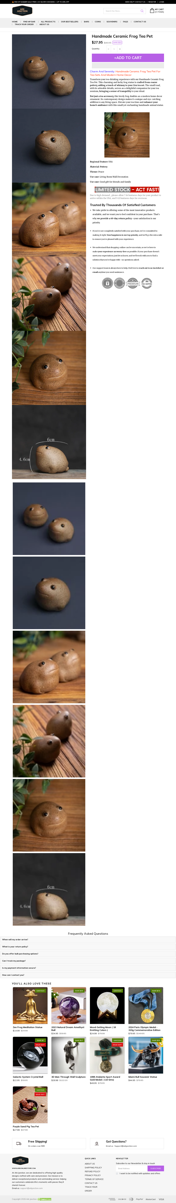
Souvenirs (112, 22)
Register (152, 2)
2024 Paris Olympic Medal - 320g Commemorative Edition (144, 1028)
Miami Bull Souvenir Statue (142, 1076)
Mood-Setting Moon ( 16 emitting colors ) (103, 1028)
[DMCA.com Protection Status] (44, 1199)
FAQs (125, 22)
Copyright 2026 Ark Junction (24, 1199)
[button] (128, 65)
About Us (44, 24)
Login (161, 2)
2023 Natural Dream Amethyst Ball (67, 1028)
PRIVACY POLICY (93, 1175)
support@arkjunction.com (31, 1188)
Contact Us (140, 22)
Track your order (24, 24)
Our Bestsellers (69, 22)
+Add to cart (128, 57)
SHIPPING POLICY (93, 1167)
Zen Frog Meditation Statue (27, 1027)
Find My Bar (29, 22)
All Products (48, 22)
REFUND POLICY (92, 1171)
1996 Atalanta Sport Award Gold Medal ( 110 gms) (105, 1078)
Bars (86, 22)
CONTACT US (91, 1183)
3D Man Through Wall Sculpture (68, 1076)
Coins (98, 22)
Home (15, 22)
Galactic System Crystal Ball (28, 1076)
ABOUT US (90, 1164)
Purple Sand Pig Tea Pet (26, 1126)
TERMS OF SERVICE (94, 1179)
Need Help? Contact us (135, 2)
